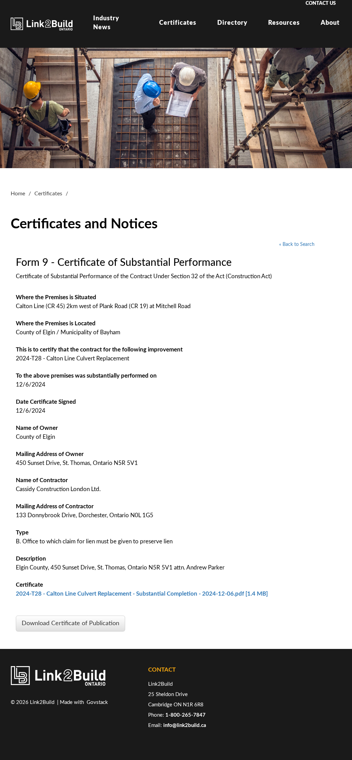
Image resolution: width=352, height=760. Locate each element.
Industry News (106, 23)
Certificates (177, 23)
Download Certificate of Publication (70, 623)
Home (18, 193)
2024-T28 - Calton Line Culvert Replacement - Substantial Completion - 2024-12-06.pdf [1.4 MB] (142, 594)
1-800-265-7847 (185, 715)
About (330, 23)
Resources (284, 23)
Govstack (97, 702)
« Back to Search (297, 244)
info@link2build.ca (184, 725)
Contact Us (321, 3)
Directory (232, 23)
